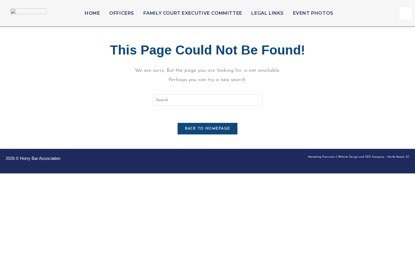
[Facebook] (405, 13)
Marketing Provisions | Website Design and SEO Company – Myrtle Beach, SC (358, 156)
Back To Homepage (207, 128)
